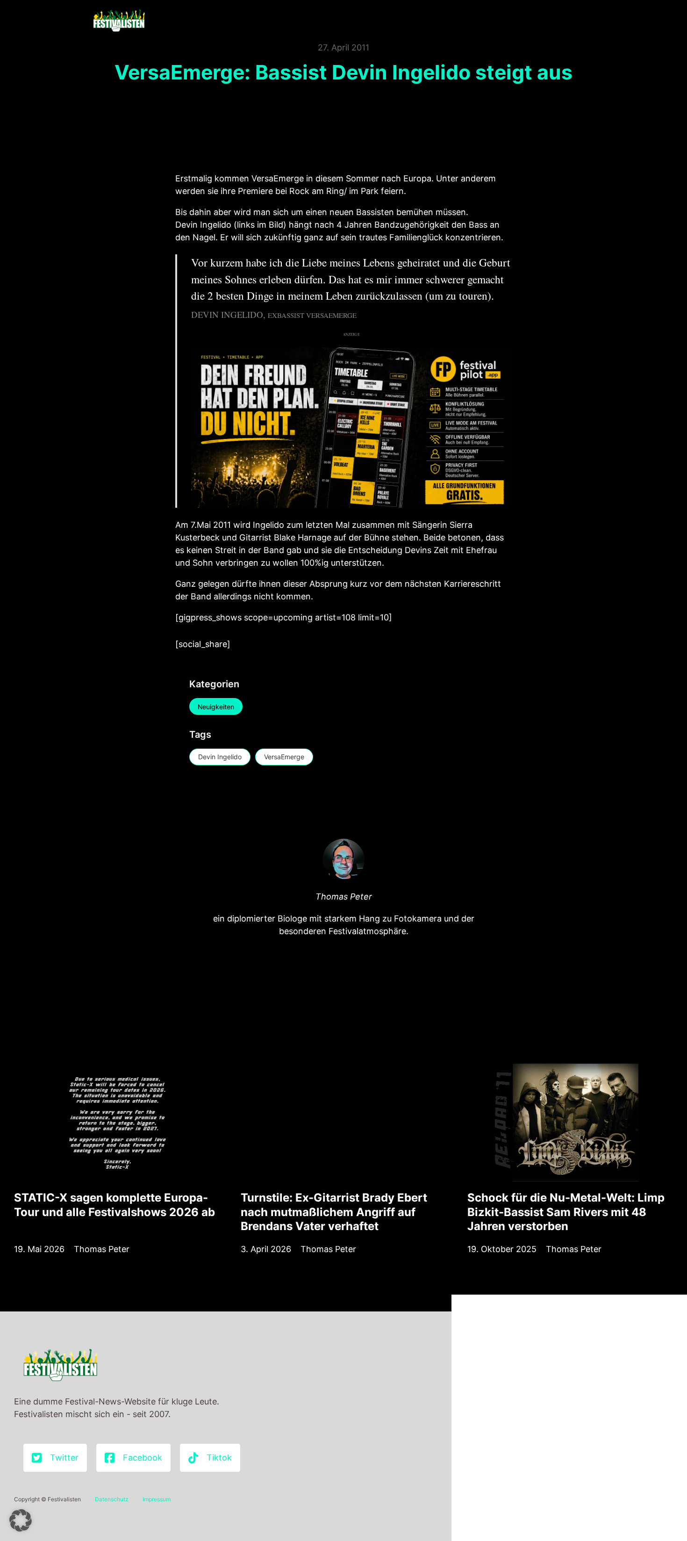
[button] (20, 1520)
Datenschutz (112, 1499)
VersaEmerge (284, 757)
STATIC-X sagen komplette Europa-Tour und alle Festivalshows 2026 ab (114, 1204)
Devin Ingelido (220, 757)
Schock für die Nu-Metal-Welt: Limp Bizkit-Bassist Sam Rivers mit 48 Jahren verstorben (566, 1211)
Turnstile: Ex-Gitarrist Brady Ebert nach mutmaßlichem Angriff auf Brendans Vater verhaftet (334, 1211)
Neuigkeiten (216, 707)
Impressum (157, 1499)
